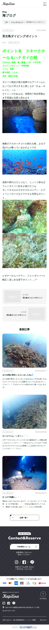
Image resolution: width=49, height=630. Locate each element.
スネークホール (14, 42)
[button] (45, 4)
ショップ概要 (31, 620)
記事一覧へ (24, 518)
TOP (6, 22)
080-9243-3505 (9, 611)
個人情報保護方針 (19, 620)
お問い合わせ (6, 620)
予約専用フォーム (24, 547)
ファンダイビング (8, 30)
